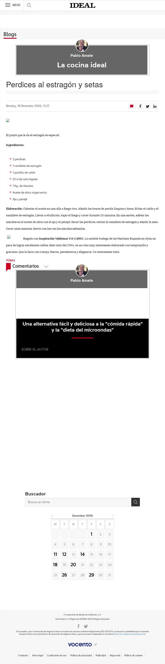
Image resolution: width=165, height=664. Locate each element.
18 (55, 565)
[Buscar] (135, 502)
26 (64, 575)
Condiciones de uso (56, 655)
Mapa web (115, 655)
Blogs (10, 34)
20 (73, 565)
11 (55, 554)
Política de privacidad (81, 655)
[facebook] (78, 626)
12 (64, 554)
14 (82, 554)
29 (91, 575)
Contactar (23, 655)
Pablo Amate (81, 56)
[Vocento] (82, 644)
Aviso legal (37, 655)
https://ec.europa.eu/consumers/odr (129, 634)
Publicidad (101, 655)
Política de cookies (133, 655)
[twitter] (85, 626)
